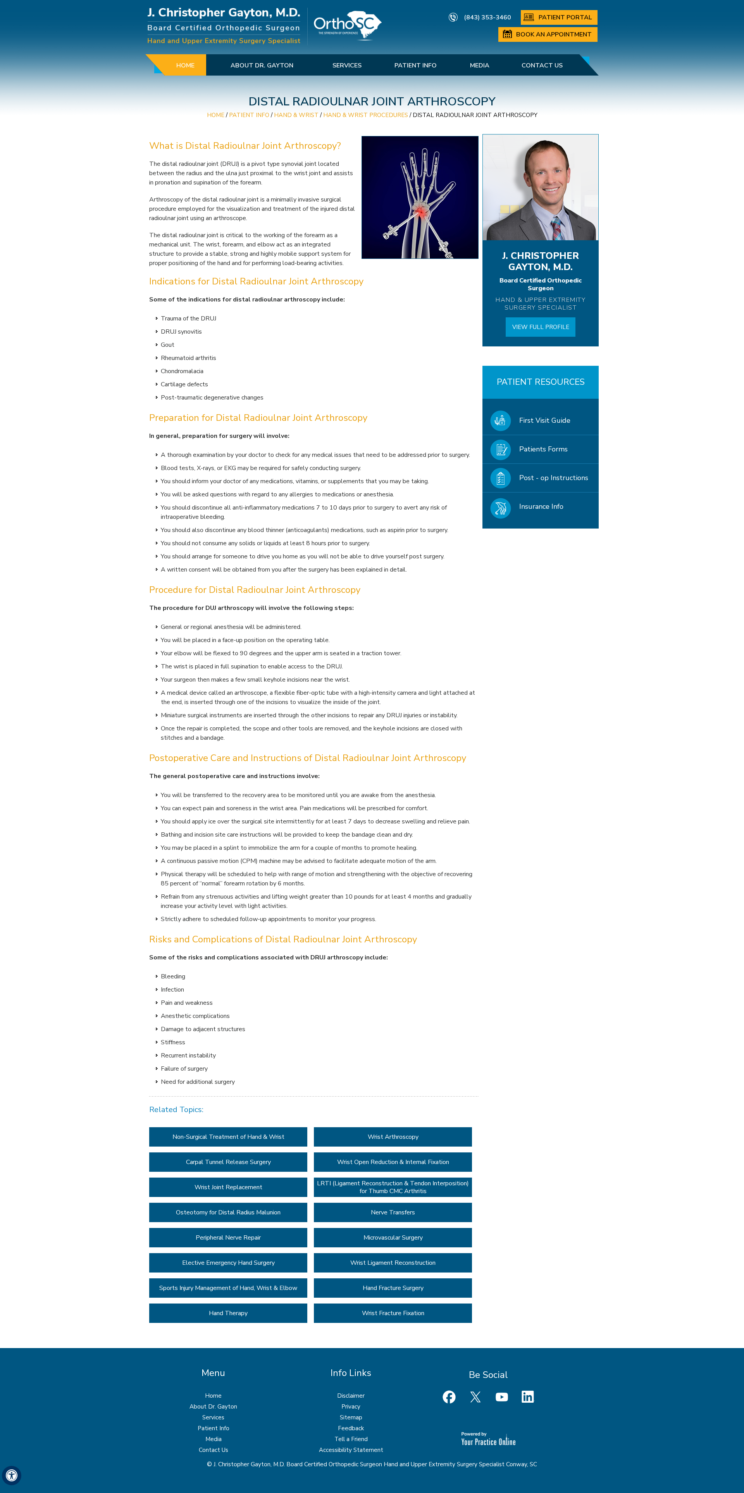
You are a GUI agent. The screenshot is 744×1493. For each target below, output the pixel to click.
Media (479, 65)
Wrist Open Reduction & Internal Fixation (393, 1162)
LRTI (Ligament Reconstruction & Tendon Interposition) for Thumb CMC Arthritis (393, 1187)
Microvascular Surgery (393, 1237)
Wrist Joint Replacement (228, 1187)
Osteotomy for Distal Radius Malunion (228, 1212)
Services (347, 65)
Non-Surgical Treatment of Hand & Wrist (228, 1137)
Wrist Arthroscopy (393, 1137)
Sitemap (351, 1417)
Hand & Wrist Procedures (365, 115)
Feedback (351, 1428)
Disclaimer (351, 1396)
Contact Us (542, 65)
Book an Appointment (554, 34)
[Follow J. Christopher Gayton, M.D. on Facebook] (449, 1396)
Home (185, 65)
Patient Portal (565, 17)
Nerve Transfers (393, 1212)
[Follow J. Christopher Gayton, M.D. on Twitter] (475, 1396)
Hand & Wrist (296, 115)
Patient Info (415, 65)
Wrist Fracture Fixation (393, 1313)
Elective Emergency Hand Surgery (228, 1263)
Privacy (350, 1406)
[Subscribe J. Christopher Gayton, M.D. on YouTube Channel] (501, 1396)
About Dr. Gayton (262, 65)
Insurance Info (541, 506)
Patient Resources (541, 382)
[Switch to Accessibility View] (11, 1475)
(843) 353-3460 (487, 17)
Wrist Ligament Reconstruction (393, 1263)
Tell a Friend (351, 1439)
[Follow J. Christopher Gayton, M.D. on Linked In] (528, 1396)
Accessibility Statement (351, 1450)
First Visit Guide (544, 420)
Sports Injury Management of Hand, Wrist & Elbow (228, 1288)
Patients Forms (543, 449)
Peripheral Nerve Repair (228, 1237)
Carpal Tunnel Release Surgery (228, 1162)
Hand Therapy (228, 1313)
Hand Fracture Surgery (393, 1288)
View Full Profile (540, 327)
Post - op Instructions (553, 477)
